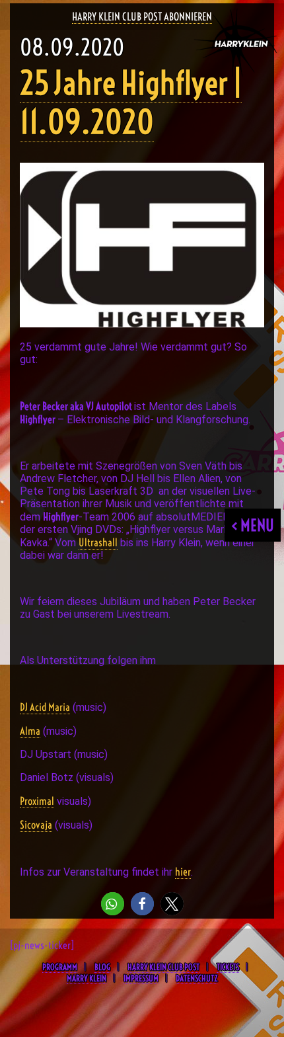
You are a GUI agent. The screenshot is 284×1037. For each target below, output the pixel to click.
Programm (59, 967)
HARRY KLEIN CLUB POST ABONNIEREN (142, 16)
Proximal (37, 801)
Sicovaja (36, 824)
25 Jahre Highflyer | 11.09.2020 (131, 102)
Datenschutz (196, 978)
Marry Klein (86, 978)
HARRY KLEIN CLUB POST (163, 967)
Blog (102, 967)
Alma (30, 730)
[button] (112, 903)
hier (183, 871)
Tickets (228, 967)
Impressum (141, 978)
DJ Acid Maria (45, 707)
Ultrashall (98, 542)
